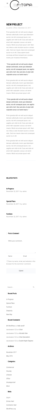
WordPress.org (11, 409)
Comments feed (11, 405)
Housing (8, 371)
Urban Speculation (24, 337)
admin (10, 28)
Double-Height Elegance (26, 341)
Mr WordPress (10, 326)
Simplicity (9, 311)
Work (8, 386)
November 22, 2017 (24, 28)
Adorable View (23, 333)
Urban (21, 329)
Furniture (9, 214)
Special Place (10, 201)
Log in (8, 397)
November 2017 (11, 352)
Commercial (10, 367)
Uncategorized (10, 382)
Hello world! (20, 326)
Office (15, 28)
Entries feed (10, 401)
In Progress (10, 189)
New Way (9, 314)
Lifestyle (9, 375)
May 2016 (9, 356)
